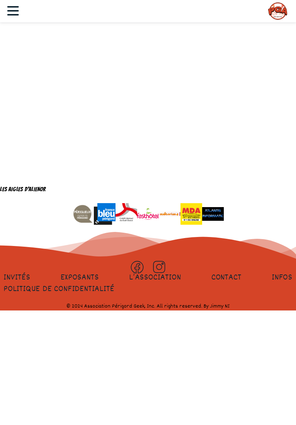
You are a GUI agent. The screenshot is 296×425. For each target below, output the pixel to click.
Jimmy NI (220, 306)
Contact (226, 278)
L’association (155, 278)
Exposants (80, 278)
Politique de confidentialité (59, 289)
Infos (282, 278)
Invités (17, 278)
